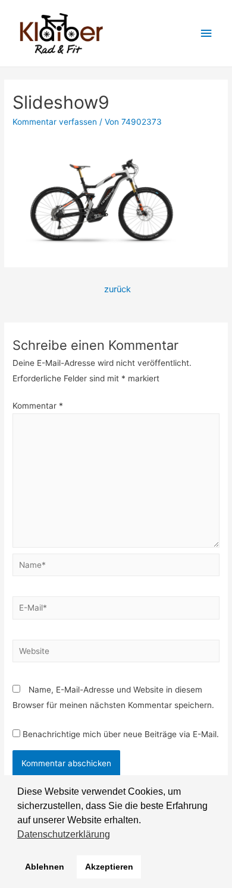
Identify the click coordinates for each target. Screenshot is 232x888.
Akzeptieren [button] (109, 866)
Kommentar (37, 405)
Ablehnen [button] (44, 866)
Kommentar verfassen (54, 122)
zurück (117, 289)
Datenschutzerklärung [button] (63, 834)
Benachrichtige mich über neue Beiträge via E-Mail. (121, 734)
